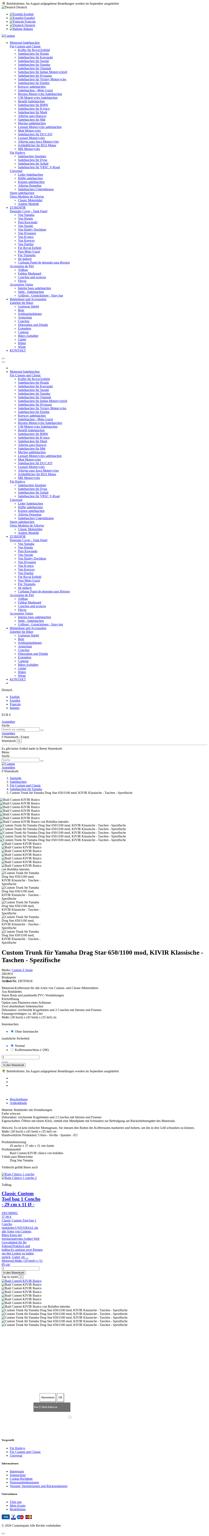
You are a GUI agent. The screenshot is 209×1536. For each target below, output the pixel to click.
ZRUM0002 (10, 1213)
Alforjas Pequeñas (29, 185)
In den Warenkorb (13, 1065)
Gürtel (22, 339)
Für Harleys (17, 152)
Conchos (23, 321)
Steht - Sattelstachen (31, 292)
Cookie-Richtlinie (21, 1478)
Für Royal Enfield (29, 248)
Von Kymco (26, 237)
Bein (21, 310)
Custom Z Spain (22, 970)
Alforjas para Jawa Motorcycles (38, 141)
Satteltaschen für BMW (33, 105)
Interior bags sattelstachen (34, 288)
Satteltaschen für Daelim (33, 83)
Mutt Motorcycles (29, 130)
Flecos (22, 281)
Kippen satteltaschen (31, 182)
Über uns (16, 1502)
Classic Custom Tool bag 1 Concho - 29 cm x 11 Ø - (21, 1199)
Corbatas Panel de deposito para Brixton (44, 262)
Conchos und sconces (32, 277)
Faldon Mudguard (29, 273)
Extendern (24, 328)
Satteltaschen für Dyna (32, 160)
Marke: (6, 970)
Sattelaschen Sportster (32, 156)
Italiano (28, 29)
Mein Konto (18, 1505)
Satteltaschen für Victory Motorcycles (42, 79)
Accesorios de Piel (22, 266)
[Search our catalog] (41, 730)
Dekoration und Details (33, 324)
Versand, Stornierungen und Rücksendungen (38, 1486)
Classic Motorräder (30, 200)
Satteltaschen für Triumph (34, 68)
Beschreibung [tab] (19, 1099)
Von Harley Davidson (32, 229)
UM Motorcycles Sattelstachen (38, 97)
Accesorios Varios (21, 284)
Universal (16, 171)
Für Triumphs (27, 255)
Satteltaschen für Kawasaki (35, 57)
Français (30, 21)
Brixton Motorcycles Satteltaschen (40, 94)
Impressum (17, 1471)
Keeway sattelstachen (32, 86)
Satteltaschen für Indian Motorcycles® (42, 72)
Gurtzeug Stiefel (28, 306)
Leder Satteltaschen (30, 174)
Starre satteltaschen (22, 193)
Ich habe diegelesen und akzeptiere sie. (106, 1417)
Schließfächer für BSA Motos (37, 145)
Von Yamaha (26, 215)
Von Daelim (25, 244)
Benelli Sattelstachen (31, 101)
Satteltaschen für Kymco (34, 108)
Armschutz (25, 317)
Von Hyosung (27, 233)
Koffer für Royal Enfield (34, 50)
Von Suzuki (25, 226)
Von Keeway (26, 240)
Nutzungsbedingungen (24, 1482)
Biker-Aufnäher (28, 335)
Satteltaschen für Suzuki (33, 61)
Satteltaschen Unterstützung (36, 189)
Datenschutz (18, 1475)
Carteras (23, 332)
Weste (22, 346)
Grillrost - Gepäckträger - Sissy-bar (40, 295)
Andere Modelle (28, 204)
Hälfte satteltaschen (30, 178)
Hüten (22, 343)
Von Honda (25, 218)
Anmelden (8, 721)
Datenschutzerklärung (99, 1417)
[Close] (3, 362)
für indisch (25, 259)
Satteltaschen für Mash (32, 112)
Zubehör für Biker (21, 303)
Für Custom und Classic (25, 46)
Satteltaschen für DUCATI (35, 134)
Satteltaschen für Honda (33, 53)
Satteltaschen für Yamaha (34, 64)
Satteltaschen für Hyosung (35, 75)
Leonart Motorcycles (31, 138)
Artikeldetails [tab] (18, 1103)
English (28, 14)
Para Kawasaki (27, 222)
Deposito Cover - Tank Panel (28, 211)
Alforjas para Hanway (32, 116)
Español (29, 18)
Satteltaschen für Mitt (31, 119)
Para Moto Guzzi (29, 251)
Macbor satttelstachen (32, 123)
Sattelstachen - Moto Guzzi (35, 90)
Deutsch (29, 25)
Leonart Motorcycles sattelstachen (40, 127)
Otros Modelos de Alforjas (27, 196)
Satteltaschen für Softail (33, 163)
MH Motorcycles (29, 149)
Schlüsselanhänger (30, 314)
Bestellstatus (18, 1509)
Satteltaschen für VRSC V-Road (39, 167)
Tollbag (23, 270)
